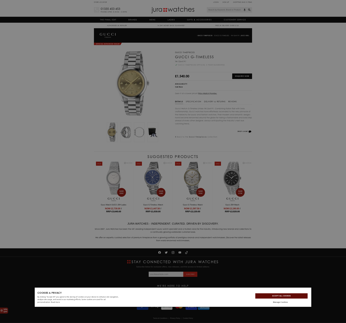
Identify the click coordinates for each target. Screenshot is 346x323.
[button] (281, 302)
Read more (55, 302)
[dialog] (173, 297)
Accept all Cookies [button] (281, 296)
